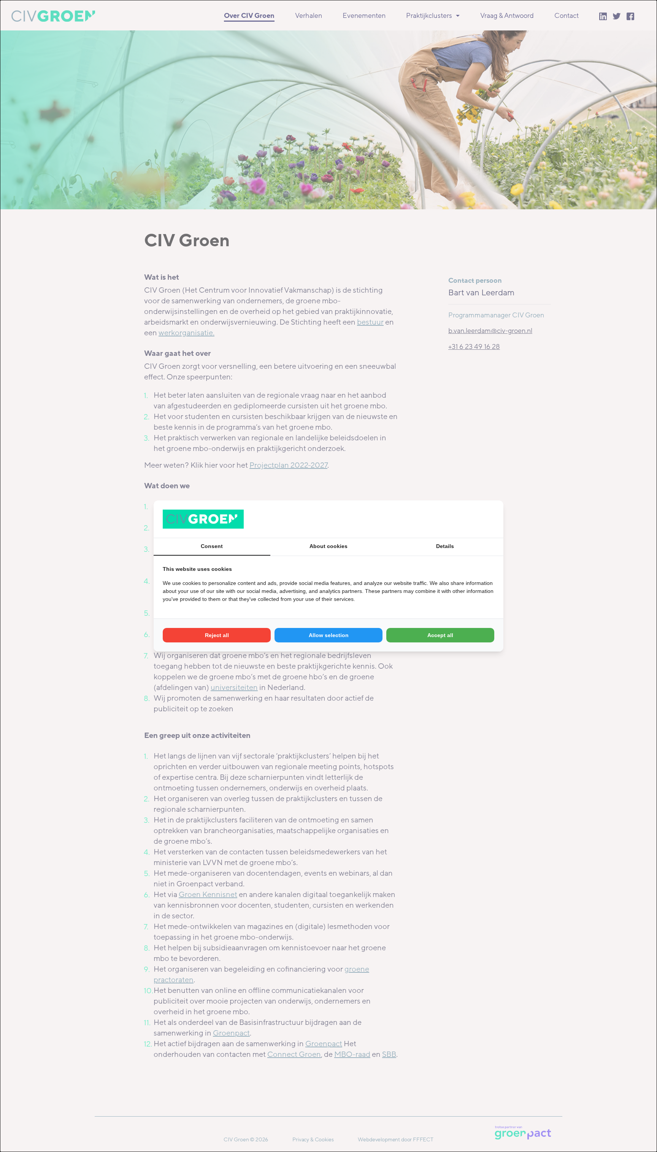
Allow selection (329, 635)
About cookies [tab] (328, 546)
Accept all (440, 635)
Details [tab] (445, 546)
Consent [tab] (212, 546)
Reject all (217, 635)
